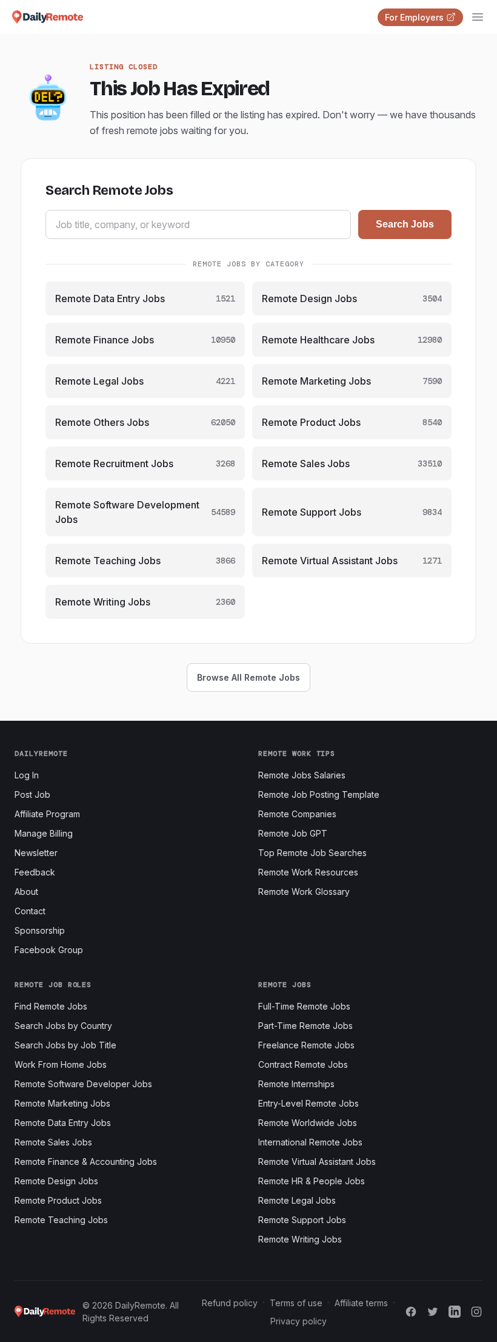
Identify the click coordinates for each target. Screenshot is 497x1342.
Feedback (35, 872)
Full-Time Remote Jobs (304, 1006)
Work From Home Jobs (61, 1064)
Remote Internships (296, 1084)
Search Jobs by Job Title (65, 1045)
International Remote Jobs (310, 1142)
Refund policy (230, 1303)
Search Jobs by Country (63, 1025)
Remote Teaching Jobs (61, 1220)
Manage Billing (44, 833)
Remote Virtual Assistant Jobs (317, 1161)
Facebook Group (49, 950)
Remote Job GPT (292, 833)
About (26, 891)
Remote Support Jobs (302, 1220)
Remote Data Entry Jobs (63, 1123)
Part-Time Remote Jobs (305, 1025)
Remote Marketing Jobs (62, 1103)
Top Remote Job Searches (312, 853)
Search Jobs (405, 224)
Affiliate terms (361, 1303)
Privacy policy (298, 1321)
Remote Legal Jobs (297, 1200)
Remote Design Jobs (56, 1181)
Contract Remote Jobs (303, 1064)
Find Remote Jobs (51, 1006)
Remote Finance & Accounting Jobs (86, 1161)
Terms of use (296, 1303)
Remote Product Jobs (58, 1200)
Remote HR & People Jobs (311, 1181)
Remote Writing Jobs (300, 1239)
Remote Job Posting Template (318, 794)
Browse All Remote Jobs (248, 677)
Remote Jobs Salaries (301, 775)
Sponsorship (40, 930)
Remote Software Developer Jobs (83, 1084)
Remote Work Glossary (304, 891)
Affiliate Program (47, 814)
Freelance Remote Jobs (306, 1045)
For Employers (414, 17)
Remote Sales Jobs (53, 1142)
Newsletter (36, 853)
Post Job (32, 794)
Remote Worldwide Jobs (307, 1123)
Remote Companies (297, 814)
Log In (27, 775)
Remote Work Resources (308, 872)
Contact (30, 911)
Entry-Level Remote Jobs (308, 1103)
